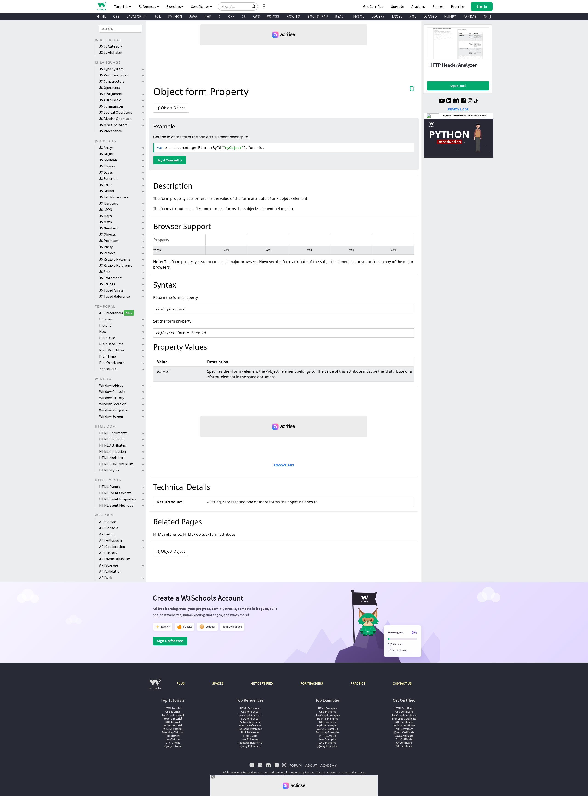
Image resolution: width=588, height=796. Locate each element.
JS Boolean (108, 160)
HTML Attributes (112, 445)
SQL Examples (327, 722)
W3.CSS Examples (327, 729)
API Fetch (106, 534)
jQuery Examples (327, 746)
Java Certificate (404, 735)
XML (413, 16)
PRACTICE (358, 683)
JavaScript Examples (327, 715)
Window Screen (111, 416)
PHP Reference (250, 732)
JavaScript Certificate (404, 715)
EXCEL (397, 16)
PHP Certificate (404, 729)
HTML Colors (249, 735)
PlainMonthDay (111, 350)
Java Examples (327, 739)
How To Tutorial (172, 718)
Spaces (438, 6)
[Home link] (101, 6)
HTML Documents (113, 433)
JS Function (108, 178)
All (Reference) (115, 313)
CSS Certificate (404, 711)
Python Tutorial (173, 725)
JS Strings (107, 284)
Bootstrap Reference (250, 729)
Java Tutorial (172, 739)
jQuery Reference (250, 746)
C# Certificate (404, 742)
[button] (254, 6)
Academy (418, 6)
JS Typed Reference (114, 296)
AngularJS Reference (250, 742)
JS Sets (104, 271)
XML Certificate (404, 746)
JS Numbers (108, 228)
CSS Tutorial (172, 711)
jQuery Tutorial (172, 746)
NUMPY (450, 16)
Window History (111, 397)
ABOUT (311, 765)
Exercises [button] (173, 6)
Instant (105, 325)
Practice (457, 6)
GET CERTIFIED (262, 683)
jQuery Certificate (404, 732)
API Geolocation (112, 546)
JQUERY (378, 16)
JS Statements (111, 277)
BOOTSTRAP (317, 16)
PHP (208, 16)
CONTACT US (402, 683)
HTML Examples (327, 708)
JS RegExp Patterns (114, 259)
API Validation (110, 571)
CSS (116, 16)
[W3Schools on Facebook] (463, 101)
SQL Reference (249, 718)
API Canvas (107, 521)
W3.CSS (273, 16)
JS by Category (110, 46)
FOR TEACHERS (311, 683)
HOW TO (293, 16)
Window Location (112, 404)
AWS (256, 16)
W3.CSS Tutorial (172, 729)
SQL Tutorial (172, 722)
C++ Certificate (404, 739)
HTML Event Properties (117, 499)
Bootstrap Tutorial (172, 732)
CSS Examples (327, 711)
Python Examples (327, 725)
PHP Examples (327, 735)
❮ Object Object (171, 107)
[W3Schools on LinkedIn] (449, 101)
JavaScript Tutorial (172, 715)
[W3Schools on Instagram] (470, 101)
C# (244, 16)
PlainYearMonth (111, 362)
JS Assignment (111, 93)
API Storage (108, 565)
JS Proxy (106, 246)
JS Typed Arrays (111, 290)
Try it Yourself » (169, 160)
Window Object (111, 385)
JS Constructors (111, 81)
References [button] (148, 6)
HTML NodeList (111, 457)
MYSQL (359, 16)
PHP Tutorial (172, 735)
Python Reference (249, 722)
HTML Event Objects (115, 492)
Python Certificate (404, 725)
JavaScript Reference (249, 715)
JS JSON (105, 209)
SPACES (217, 683)
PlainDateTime (111, 344)
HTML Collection (112, 451)
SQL (157, 16)
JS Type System (111, 69)
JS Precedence (110, 131)
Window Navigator (113, 410)
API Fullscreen (110, 540)
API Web (105, 577)
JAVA (193, 16)
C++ (231, 16)
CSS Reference (249, 711)
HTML (101, 16)
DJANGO (430, 16)
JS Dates (106, 172)
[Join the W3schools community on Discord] (456, 101)
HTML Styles (109, 470)
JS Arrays (106, 147)
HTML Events (109, 486)
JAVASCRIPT (137, 16)
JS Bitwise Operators (115, 118)
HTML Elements (112, 439)
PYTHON (175, 16)
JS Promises (109, 240)
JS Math (105, 222)
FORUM (295, 765)
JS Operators (109, 87)
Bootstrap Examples (327, 732)
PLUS (181, 683)
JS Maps (105, 215)
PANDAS (470, 16)
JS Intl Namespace (114, 197)
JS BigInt (106, 153)
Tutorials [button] (121, 6)
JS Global (106, 191)
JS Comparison (111, 106)
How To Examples (327, 718)
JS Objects (107, 234)
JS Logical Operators (115, 112)
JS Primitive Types (113, 75)
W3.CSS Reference (250, 725)
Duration (106, 319)
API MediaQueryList (114, 559)
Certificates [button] (200, 6)
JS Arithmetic (110, 100)
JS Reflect (107, 253)
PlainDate (107, 337)
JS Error (105, 184)
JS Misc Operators (113, 124)
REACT (340, 16)
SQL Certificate (404, 722)
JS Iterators (108, 203)
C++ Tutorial (173, 742)
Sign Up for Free (170, 640)
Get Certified (373, 6)
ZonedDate (108, 368)
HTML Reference (250, 708)
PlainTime (107, 356)
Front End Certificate (404, 718)
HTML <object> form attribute (209, 534)
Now (102, 331)
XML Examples (327, 742)
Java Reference (250, 739)
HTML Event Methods (116, 505)
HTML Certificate (404, 708)
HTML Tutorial (172, 708)
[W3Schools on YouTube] (441, 101)
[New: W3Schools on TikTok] (476, 101)
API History (108, 552)
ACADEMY (328, 765)
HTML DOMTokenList (116, 464)
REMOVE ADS (283, 465)
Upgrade (397, 6)
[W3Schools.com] (155, 686)
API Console (108, 528)
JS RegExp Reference (115, 265)
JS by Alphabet (111, 52)
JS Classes (107, 166)
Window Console (112, 391)
